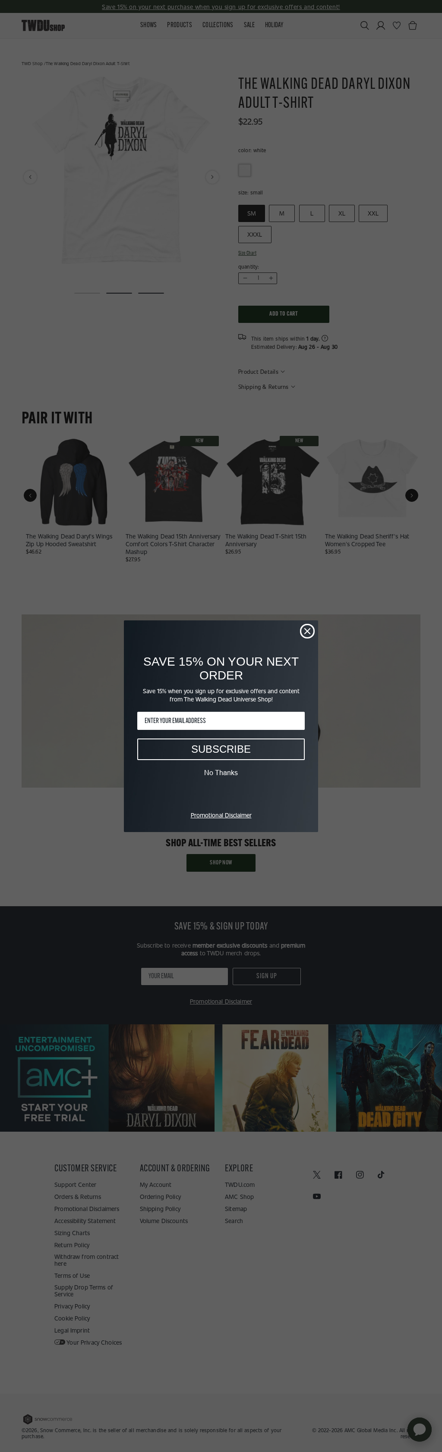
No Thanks (221, 772)
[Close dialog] (307, 631)
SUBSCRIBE (221, 749)
